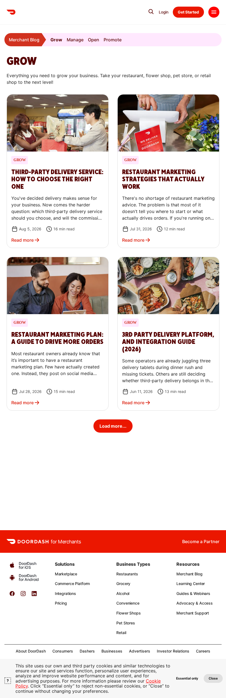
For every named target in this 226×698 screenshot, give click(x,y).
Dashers (87, 651)
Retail (121, 632)
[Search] (151, 11)
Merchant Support (192, 613)
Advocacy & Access (194, 603)
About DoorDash (31, 651)
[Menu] (213, 12)
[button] (58, 171)
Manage (75, 39)
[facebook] (12, 595)
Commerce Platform (72, 583)
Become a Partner (200, 541)
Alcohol (122, 593)
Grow (56, 39)
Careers (203, 651)
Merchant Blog (24, 39)
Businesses (111, 651)
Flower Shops (128, 613)
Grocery (123, 583)
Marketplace (66, 574)
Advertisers (139, 651)
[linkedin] (34, 595)
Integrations (65, 593)
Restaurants (127, 574)
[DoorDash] (11, 12)
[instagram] (23, 595)
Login (163, 12)
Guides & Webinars (193, 593)
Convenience (127, 603)
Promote (113, 39)
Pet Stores (125, 623)
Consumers (62, 651)
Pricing (61, 603)
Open (93, 39)
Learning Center (190, 583)
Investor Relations (173, 651)
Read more (22, 240)
